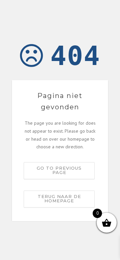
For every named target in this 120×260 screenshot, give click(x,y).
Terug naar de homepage (59, 199)
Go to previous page (59, 170)
